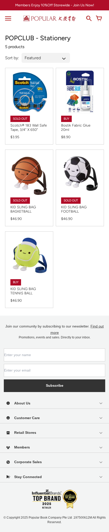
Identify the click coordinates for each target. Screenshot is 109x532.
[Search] (89, 18)
